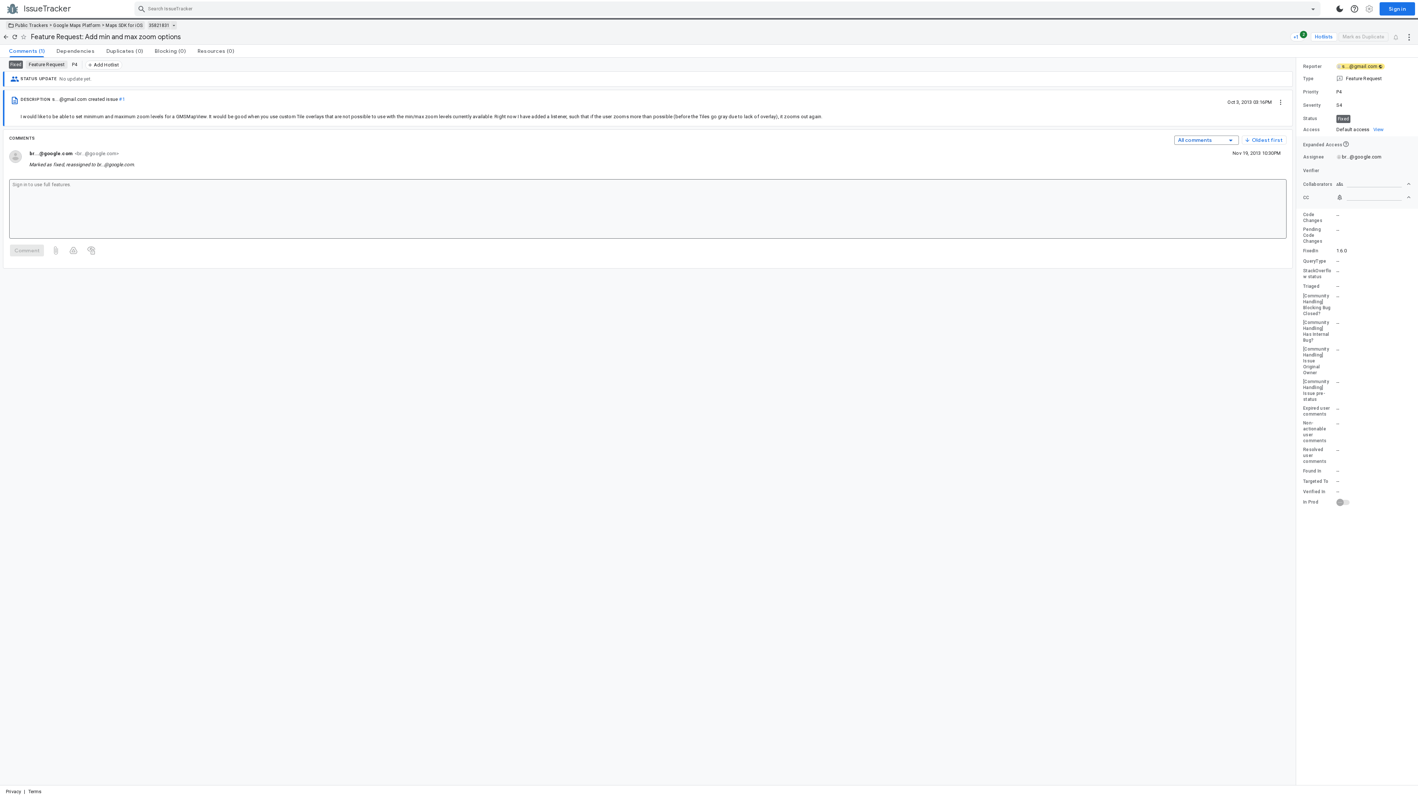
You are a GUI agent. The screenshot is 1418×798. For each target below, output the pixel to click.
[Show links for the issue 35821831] (174, 25)
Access (1311, 129)
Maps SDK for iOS (124, 25)
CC (1306, 197)
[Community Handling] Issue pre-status (1316, 390)
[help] (1354, 8)
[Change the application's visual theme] (1339, 8)
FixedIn (1310, 250)
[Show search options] (1313, 8)
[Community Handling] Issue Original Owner (1316, 361)
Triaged (1311, 286)
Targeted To (1315, 481)
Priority (1310, 92)
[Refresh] (14, 37)
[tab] (27, 51)
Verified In (1314, 491)
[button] (1357, 78)
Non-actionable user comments (1314, 431)
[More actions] (1409, 37)
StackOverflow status (1317, 273)
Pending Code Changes (1312, 235)
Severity (1312, 105)
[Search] (141, 8)
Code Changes (1312, 217)
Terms (35, 791)
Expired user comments (1316, 411)
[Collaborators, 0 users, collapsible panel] (1373, 184)
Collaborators (1317, 184)
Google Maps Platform (76, 25)
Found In (1312, 471)
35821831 (159, 25)
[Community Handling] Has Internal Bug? (1316, 331)
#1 (121, 99)
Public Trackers (31, 25)
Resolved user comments (1314, 455)
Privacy (13, 791)
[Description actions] (1281, 102)
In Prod (1310, 502)
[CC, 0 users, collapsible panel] (1373, 197)
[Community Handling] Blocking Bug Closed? (1317, 304)
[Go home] (5, 37)
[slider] (1297, 421)
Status (1310, 118)
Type (1308, 78)
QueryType (1314, 261)
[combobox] (728, 8)
